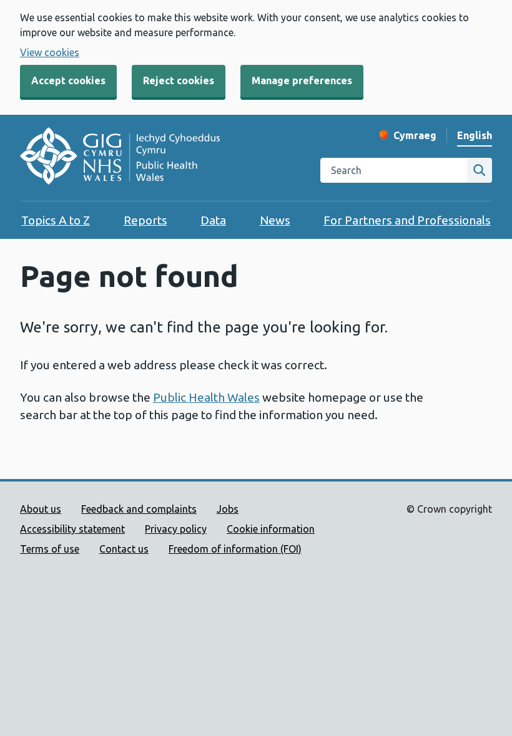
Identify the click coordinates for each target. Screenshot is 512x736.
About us (40, 509)
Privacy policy (176, 529)
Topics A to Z (55, 220)
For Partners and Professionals (407, 220)
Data (213, 220)
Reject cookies (178, 80)
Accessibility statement (72, 529)
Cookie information (271, 529)
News (275, 220)
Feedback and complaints (139, 509)
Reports (145, 220)
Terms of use (49, 548)
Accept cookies (68, 80)
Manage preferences (302, 80)
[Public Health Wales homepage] (120, 157)
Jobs (228, 509)
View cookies (49, 52)
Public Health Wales (206, 397)
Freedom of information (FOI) (235, 548)
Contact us (124, 548)
